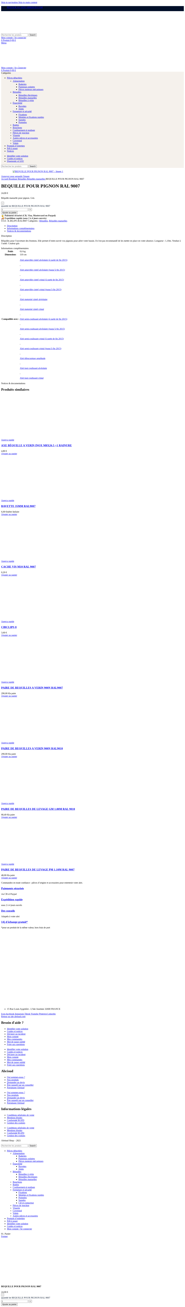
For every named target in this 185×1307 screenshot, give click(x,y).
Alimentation (19, 81)
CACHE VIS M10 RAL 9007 (18, 566)
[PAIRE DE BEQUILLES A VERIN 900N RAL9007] (23, 679)
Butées (16, 125)
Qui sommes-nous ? (16, 1077)
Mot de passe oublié (16, 1042)
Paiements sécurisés (12, 888)
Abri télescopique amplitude (32, 358)
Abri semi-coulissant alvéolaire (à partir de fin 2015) (43, 319)
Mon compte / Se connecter (19, 1229)
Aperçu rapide (7, 440)
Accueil (5, 179)
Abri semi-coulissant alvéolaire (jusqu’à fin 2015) (42, 329)
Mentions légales (14, 1117)
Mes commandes (14, 1039)
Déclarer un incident (16, 1034)
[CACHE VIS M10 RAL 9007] (23, 558)
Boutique (13, 179)
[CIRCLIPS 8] (23, 619)
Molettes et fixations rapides (31, 117)
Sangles (22, 120)
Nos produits (13, 1080)
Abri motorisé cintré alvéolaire (33, 299)
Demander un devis (16, 1082)
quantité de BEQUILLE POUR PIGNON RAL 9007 (25, 206)
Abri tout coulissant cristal (32, 378)
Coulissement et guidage (24, 130)
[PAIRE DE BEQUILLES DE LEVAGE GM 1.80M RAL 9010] (23, 801)
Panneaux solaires (26, 87)
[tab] (12, 226)
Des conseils (8, 910)
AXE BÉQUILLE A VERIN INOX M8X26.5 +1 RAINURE (36, 445)
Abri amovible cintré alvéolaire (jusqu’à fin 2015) (42, 270)
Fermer (4, 1236)
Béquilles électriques (27, 95)
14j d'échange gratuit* (14, 921)
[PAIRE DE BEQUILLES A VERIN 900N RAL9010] (23, 740)
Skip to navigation (9, 2)
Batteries (22, 84)
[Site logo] (11, 32)
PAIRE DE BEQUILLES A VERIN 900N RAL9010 (32, 748)
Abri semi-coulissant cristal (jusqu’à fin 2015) (40, 348)
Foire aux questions (16, 1044)
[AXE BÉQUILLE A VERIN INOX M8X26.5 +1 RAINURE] (23, 437)
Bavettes (22, 106)
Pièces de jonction (21, 133)
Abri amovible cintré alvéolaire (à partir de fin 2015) (43, 260)
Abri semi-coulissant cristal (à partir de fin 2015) (42, 338)
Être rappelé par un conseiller (20, 1085)
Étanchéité (17, 103)
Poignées (22, 122)
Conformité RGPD (15, 1120)
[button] (9, 453)
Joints (21, 109)
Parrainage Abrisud (15, 1087)
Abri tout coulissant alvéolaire (33, 368)
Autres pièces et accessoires (25, 138)
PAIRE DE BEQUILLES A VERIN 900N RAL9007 (32, 687)
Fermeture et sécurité (22, 111)
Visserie (16, 135)
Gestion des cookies (16, 1123)
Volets (15, 143)
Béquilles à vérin (26, 100)
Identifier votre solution (17, 1029)
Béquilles (17, 92)
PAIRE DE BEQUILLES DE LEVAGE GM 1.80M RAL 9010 (38, 809)
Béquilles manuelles (27, 98)
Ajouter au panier (9, 213)
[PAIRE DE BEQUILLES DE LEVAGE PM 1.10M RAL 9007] (23, 861)
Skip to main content (27, 2)
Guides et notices (15, 1031)
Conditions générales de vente (20, 1115)
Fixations (22, 114)
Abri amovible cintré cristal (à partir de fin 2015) (42, 279)
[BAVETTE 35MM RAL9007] (23, 498)
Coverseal (17, 140)
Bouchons (17, 127)
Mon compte (12, 1036)
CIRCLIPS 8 (9, 627)
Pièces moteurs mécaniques (30, 89)
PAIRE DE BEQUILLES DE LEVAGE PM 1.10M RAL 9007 (38, 869)
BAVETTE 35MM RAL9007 (18, 506)
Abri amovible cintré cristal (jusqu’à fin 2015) (40, 289)
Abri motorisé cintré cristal (32, 309)
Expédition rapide (12, 899)
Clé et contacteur (26, 1203)
